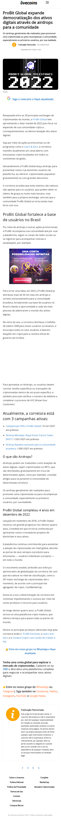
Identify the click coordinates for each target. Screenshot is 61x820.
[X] (38, 768)
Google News (37, 696)
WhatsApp (42, 687)
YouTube (21, 696)
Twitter (53, 691)
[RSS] (33, 768)
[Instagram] (28, 768)
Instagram (9, 696)
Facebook (42, 691)
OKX (5, 669)
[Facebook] (22, 768)
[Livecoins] (29, 3)
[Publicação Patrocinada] (15, 45)
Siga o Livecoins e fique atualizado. (33, 99)
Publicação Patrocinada (27, 45)
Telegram (8, 691)
